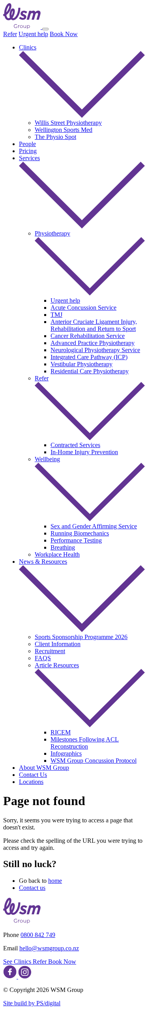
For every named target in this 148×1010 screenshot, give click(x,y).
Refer (10, 34)
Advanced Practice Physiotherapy (93, 343)
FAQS (43, 658)
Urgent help (33, 34)
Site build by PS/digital (31, 1003)
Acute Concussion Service (83, 307)
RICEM (61, 732)
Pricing (28, 151)
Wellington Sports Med (63, 129)
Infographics (66, 753)
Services (29, 158)
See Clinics (18, 961)
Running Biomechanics (80, 533)
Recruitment (50, 651)
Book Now (64, 34)
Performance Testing (76, 540)
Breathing (63, 547)
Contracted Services (75, 445)
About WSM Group (44, 767)
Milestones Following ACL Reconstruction (85, 743)
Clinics (27, 47)
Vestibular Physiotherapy (81, 364)
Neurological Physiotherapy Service (95, 350)
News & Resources (43, 561)
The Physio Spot (55, 136)
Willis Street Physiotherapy (68, 122)
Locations (31, 781)
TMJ (56, 314)
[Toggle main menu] (45, 29)
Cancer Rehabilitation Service (88, 335)
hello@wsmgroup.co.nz (49, 948)
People (27, 144)
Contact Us (33, 774)
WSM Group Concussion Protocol (94, 760)
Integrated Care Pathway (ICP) (89, 357)
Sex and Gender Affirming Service (94, 526)
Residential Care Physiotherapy (90, 371)
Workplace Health (57, 554)
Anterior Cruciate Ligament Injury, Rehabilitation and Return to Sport (94, 325)
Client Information (58, 644)
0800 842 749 (38, 934)
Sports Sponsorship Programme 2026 (81, 637)
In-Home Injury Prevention (84, 452)
